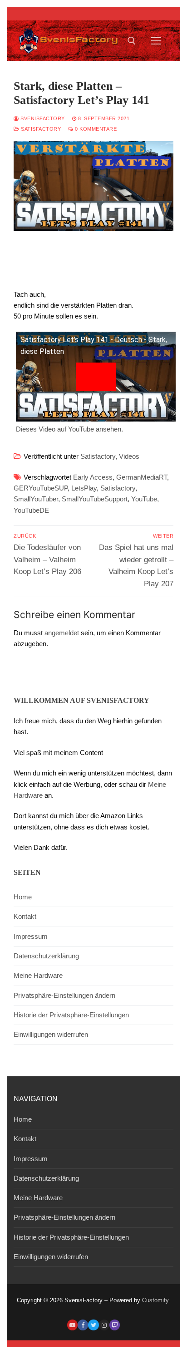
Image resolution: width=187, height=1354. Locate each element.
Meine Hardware (38, 975)
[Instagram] (104, 1325)
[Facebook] (83, 1325)
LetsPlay (84, 488)
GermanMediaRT (141, 477)
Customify (155, 1300)
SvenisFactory (42, 118)
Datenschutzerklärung (46, 956)
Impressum (31, 936)
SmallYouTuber (36, 499)
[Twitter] (93, 1325)
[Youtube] (72, 1325)
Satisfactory (40, 129)
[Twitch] (114, 1325)
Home (23, 897)
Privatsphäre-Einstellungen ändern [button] (64, 995)
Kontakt (25, 916)
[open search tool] (132, 41)
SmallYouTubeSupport (95, 499)
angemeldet (61, 633)
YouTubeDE (31, 510)
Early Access (93, 477)
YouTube (144, 499)
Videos (129, 456)
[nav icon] (156, 41)
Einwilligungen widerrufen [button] (51, 1034)
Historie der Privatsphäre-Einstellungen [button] (71, 1015)
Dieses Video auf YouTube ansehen (68, 429)
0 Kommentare (95, 129)
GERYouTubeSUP (41, 488)
